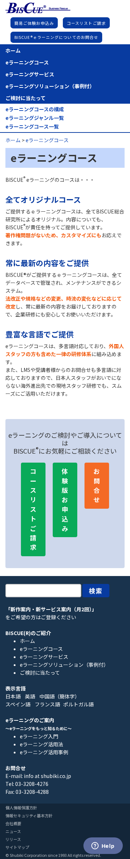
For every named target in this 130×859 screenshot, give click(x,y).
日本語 (13, 696)
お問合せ (97, 485)
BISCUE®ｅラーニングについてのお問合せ (56, 37)
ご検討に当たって (25, 98)
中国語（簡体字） (59, 696)
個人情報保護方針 (21, 807)
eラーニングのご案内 (29, 720)
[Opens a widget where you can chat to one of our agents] (103, 846)
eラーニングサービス (29, 74)
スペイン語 (17, 704)
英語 (30, 696)
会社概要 (13, 823)
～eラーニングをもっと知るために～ (38, 728)
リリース (13, 839)
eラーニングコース (27, 62)
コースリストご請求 (86, 23)
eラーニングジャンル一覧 (34, 118)
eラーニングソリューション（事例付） (50, 86)
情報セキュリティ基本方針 (29, 815)
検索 (96, 590)
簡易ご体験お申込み (34, 23)
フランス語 (47, 704)
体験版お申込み (65, 499)
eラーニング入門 (39, 736)
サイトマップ (17, 847)
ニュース (13, 831)
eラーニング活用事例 (44, 752)
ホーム (13, 50)
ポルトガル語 (78, 704)
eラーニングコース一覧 (32, 126)
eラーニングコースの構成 (34, 109)
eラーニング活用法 (41, 744)
